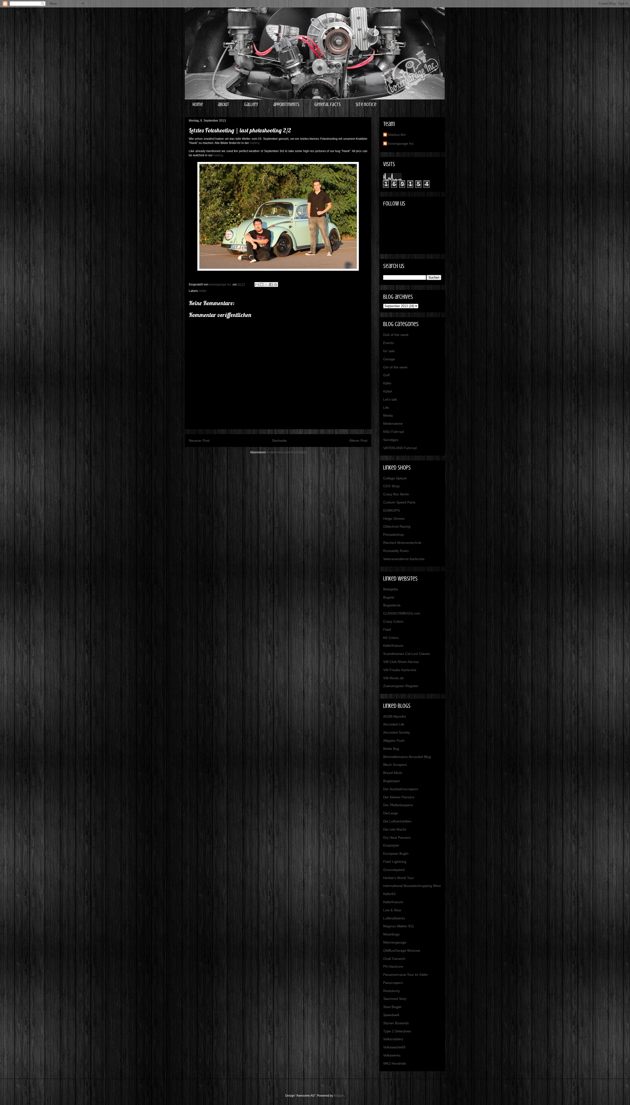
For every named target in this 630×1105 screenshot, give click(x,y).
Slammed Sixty (394, 999)
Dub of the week (396, 335)
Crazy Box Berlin (396, 494)
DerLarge (390, 813)
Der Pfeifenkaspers (398, 805)
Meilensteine (393, 424)
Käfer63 (389, 894)
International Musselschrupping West (412, 886)
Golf (386, 375)
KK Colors (391, 638)
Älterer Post (358, 440)
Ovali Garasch (394, 959)
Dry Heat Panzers (397, 837)
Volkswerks (391, 1055)
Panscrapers (393, 983)
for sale (389, 351)
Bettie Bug (391, 749)
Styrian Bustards (396, 1023)
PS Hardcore (393, 966)
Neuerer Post (199, 440)
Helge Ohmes (394, 519)
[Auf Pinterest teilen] (275, 284)
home (197, 104)
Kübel (387, 391)
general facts (327, 104)
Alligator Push (394, 740)
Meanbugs (391, 934)
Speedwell (391, 1015)
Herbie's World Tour (398, 878)
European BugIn (396, 853)
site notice (366, 104)
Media (388, 415)
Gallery (254, 143)
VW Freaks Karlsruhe (399, 670)
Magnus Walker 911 (398, 926)
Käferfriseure (393, 645)
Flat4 (387, 629)
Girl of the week (395, 367)
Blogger (339, 1095)
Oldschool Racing (396, 526)
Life (386, 408)
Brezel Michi (392, 773)
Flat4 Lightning (394, 862)
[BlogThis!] (261, 284)
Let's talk (390, 399)
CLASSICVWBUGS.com (401, 613)
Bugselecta (391, 605)
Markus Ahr (397, 135)
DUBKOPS (391, 510)
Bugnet (388, 597)
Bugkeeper (391, 781)
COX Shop (391, 486)
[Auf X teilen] (266, 284)
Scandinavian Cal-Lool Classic (406, 654)
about (223, 104)
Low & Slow (392, 910)
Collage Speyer (395, 478)
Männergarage (394, 942)
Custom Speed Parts (399, 502)
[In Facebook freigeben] (270, 284)
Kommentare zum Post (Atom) (286, 452)
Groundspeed (394, 870)
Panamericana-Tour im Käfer (405, 975)
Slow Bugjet (392, 1007)
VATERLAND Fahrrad (400, 448)
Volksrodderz (393, 1039)
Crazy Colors (393, 621)
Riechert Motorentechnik (402, 543)
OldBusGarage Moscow (401, 950)
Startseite (279, 440)
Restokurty (391, 991)
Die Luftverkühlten (397, 821)
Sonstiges (390, 440)
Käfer (202, 291)
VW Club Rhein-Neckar (401, 662)
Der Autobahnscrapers (400, 789)
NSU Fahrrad (393, 432)
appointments (286, 104)
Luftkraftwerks (394, 918)
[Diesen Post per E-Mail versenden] (256, 284)
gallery (251, 104)
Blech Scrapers (395, 765)
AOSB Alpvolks (394, 716)
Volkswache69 (394, 1047)
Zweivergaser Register (400, 686)
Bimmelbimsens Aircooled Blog (407, 757)
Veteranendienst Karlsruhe (404, 559)
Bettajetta (390, 589)
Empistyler (391, 845)
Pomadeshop (393, 535)
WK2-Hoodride (394, 1063)
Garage (389, 359)
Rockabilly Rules (396, 551)
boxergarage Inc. (401, 143)
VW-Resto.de (393, 678)
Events (388, 343)
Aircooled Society (396, 732)
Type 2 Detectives (397, 1031)
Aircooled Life (393, 724)
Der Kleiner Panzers (398, 797)
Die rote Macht (394, 829)
